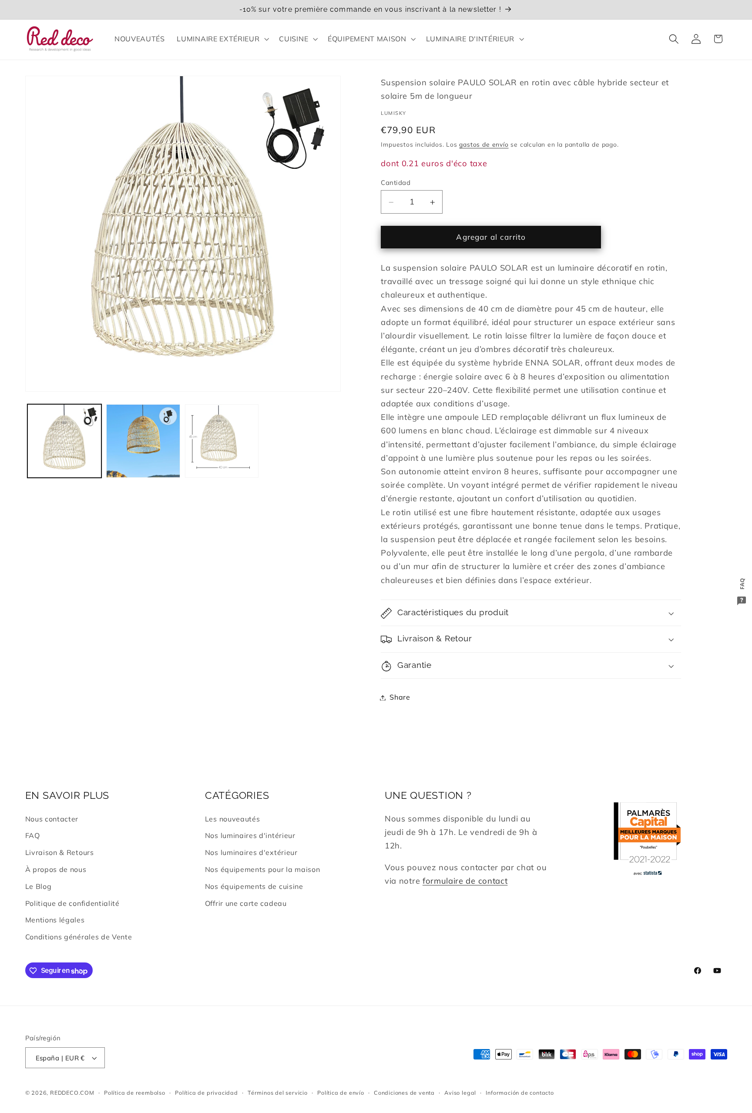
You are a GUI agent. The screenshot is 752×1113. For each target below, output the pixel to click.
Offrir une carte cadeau (246, 903)
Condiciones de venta (404, 1092)
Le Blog (38, 886)
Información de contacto (520, 1092)
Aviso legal (460, 1092)
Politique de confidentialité (72, 903)
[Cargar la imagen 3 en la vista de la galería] (221, 441)
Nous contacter (52, 819)
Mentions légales (55, 920)
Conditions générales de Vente (78, 937)
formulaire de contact (465, 881)
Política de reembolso (134, 1092)
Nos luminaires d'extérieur (251, 852)
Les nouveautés (232, 819)
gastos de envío (483, 144)
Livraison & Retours (59, 852)
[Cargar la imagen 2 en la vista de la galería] (143, 441)
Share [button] (399, 697)
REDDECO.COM (72, 1092)
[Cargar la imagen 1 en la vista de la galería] (64, 441)
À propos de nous (56, 869)
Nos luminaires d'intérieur (250, 835)
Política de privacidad (206, 1092)
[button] (222, 38)
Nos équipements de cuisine (254, 886)
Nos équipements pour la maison (262, 869)
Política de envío (340, 1092)
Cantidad (395, 182)
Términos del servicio (278, 1092)
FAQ (32, 835)
